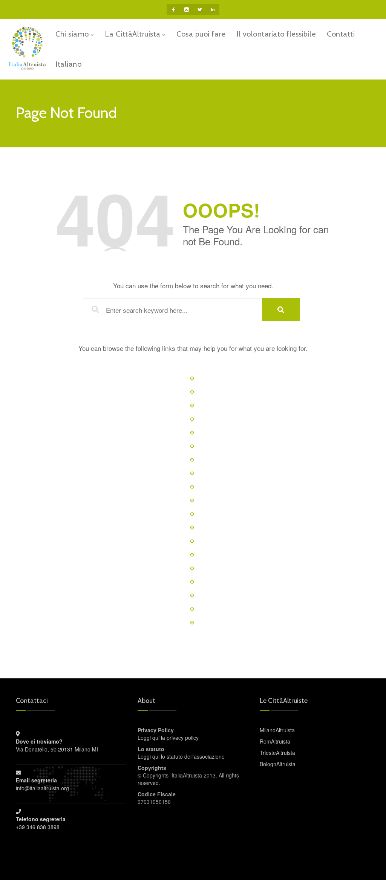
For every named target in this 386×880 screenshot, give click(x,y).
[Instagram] (186, 9)
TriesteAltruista (277, 752)
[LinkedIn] (212, 9)
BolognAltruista (278, 764)
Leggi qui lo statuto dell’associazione (181, 756)
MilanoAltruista (277, 730)
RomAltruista (275, 741)
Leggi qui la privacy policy (168, 737)
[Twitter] (199, 9)
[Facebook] (173, 9)
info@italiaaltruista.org (42, 788)
